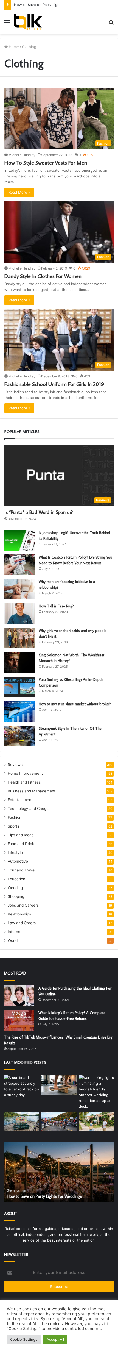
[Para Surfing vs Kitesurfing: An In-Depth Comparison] (19, 687)
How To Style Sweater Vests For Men (45, 162)
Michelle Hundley (22, 155)
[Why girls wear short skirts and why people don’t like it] (19, 638)
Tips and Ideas (20, 835)
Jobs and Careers (23, 905)
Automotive (18, 861)
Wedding (15, 887)
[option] (59, 1172)
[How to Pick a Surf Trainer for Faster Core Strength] (59, 1085)
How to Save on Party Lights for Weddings (50, 4)
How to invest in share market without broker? (75, 703)
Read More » (19, 192)
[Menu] (7, 24)
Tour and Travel (21, 870)
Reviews (15, 764)
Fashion (14, 817)
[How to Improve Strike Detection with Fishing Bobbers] (21, 1121)
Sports (13, 826)
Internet (15, 931)
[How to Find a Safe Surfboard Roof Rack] (21, 1086)
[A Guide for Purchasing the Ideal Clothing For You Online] (19, 995)
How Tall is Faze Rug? (56, 606)
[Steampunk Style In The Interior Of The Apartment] (19, 736)
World (13, 940)
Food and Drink (21, 844)
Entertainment (20, 800)
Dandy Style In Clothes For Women (43, 275)
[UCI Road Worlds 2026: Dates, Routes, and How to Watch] (59, 1121)
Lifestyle (15, 852)
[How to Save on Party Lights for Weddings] (96, 1092)
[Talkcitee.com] (28, 22)
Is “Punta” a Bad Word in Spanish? (38, 512)
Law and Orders (22, 923)
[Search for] (111, 24)
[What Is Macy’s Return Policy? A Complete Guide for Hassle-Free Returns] (19, 1020)
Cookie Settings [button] (23, 1339)
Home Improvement (25, 773)
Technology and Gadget (29, 808)
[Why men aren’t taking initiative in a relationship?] (19, 589)
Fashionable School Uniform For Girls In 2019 (54, 383)
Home (13, 47)
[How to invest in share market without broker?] (19, 711)
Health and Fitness (24, 782)
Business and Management (31, 791)
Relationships (19, 914)
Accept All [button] (55, 1339)
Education (16, 879)
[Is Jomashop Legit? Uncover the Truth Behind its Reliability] (19, 540)
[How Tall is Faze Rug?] (19, 613)
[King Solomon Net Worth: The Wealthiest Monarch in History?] (19, 662)
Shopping (16, 896)
